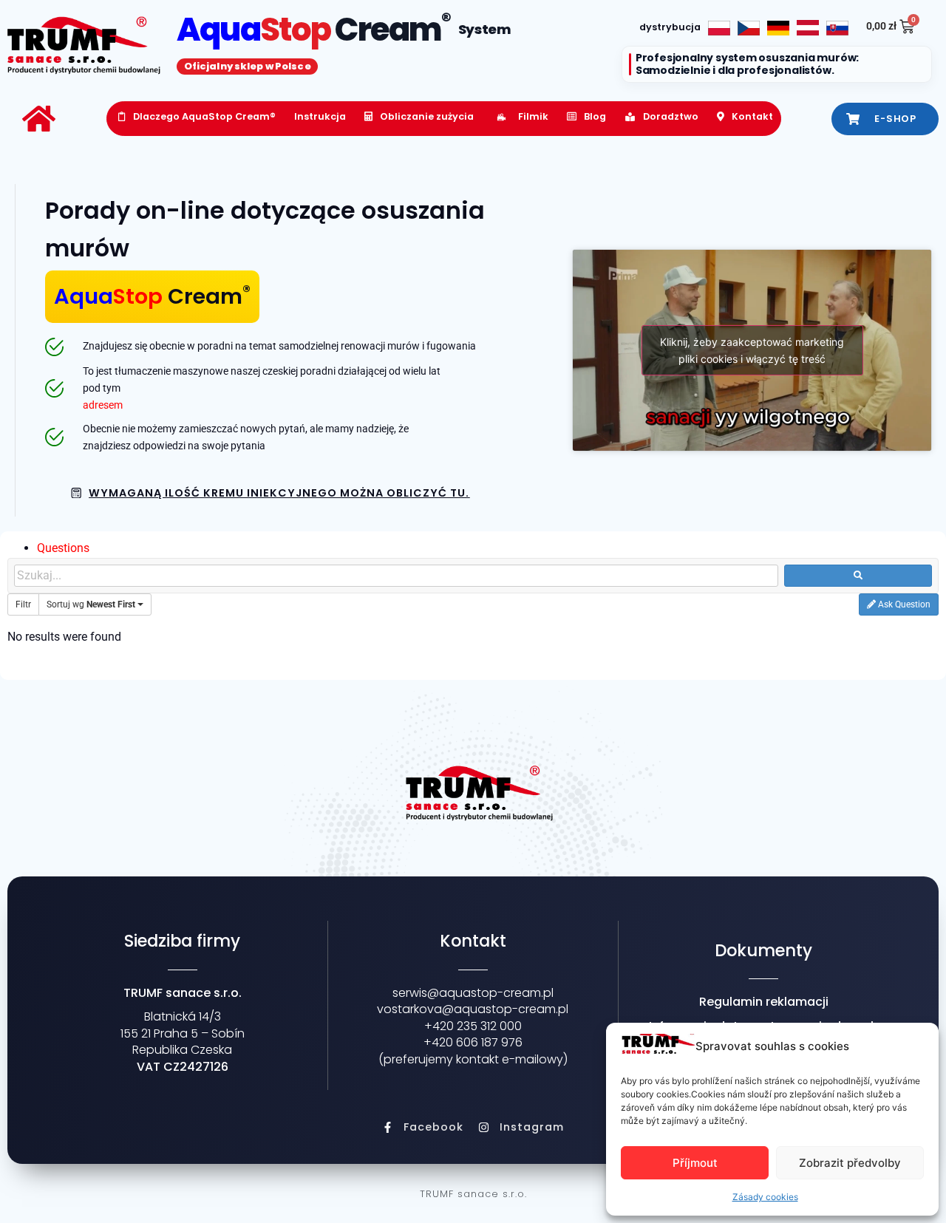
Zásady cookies (765, 1196)
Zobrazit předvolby (850, 1163)
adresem (103, 405)
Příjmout (695, 1163)
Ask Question (903, 604)
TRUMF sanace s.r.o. (473, 1194)
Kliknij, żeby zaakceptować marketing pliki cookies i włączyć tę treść (752, 350)
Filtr (23, 604)
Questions (63, 548)
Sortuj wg (91, 604)
